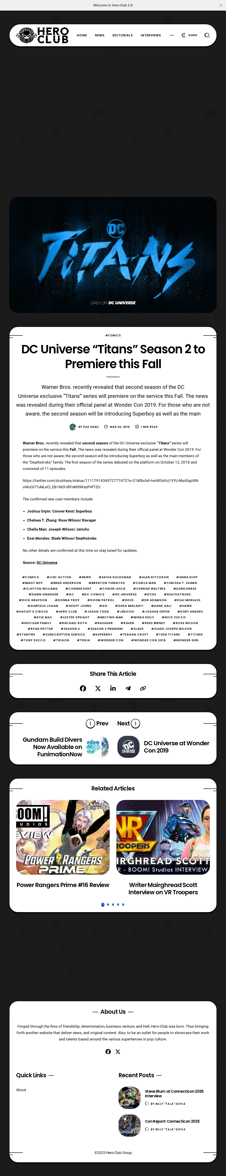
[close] (220, 5)
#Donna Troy (67, 600)
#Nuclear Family (36, 623)
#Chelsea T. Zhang (180, 583)
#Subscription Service (63, 634)
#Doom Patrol (100, 600)
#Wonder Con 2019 (148, 640)
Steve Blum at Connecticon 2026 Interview (174, 1094)
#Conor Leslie (112, 589)
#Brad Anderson (65, 583)
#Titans (195, 634)
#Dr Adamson (154, 600)
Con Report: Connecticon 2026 (172, 1121)
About (21, 1090)
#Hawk (185, 606)
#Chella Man (144, 583)
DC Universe (47, 562)
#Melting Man (110, 617)
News (100, 35)
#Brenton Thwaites (107, 583)
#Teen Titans (168, 634)
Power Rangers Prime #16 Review (63, 885)
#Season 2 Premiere (105, 629)
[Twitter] (98, 688)
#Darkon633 (184, 589)
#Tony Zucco (33, 640)
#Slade (136, 629)
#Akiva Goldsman (115, 577)
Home (82, 35)
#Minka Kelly (142, 617)
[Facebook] (83, 688)
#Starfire (25, 634)
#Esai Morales (187, 600)
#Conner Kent (78, 589)
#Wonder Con (111, 640)
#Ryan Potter (40, 629)
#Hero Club (66, 611)
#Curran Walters (149, 589)
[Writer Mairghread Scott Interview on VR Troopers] (163, 837)
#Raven (127, 623)
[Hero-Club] (42, 35)
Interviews (151, 35)
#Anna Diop (186, 577)
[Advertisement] (113, 77)
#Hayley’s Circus (32, 611)
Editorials (123, 35)
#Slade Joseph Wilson (171, 629)
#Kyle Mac (43, 617)
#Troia (83, 640)
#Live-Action (59, 577)
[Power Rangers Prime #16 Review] (63, 837)
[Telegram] (128, 688)
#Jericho (125, 611)
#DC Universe (124, 594)
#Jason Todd (96, 611)
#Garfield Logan (42, 606)
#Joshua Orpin (156, 611)
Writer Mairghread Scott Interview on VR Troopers (163, 888)
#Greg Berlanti (129, 606)
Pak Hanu (91, 427)
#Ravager (103, 623)
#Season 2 (70, 629)
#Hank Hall (161, 606)
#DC (70, 594)
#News (85, 577)
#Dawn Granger (43, 594)
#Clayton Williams (40, 589)
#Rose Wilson (185, 623)
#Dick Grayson (33, 600)
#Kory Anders (190, 611)
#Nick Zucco (174, 617)
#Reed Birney (153, 623)
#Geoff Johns (79, 606)
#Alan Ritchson (154, 577)
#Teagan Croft (134, 634)
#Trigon (61, 640)
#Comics (113, 335)
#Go (103, 606)
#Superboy (102, 634)
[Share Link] (143, 688)
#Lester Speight (75, 617)
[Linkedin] (113, 688)
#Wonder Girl (186, 640)
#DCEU (150, 594)
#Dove (128, 600)
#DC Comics (93, 594)
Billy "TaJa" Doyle (171, 1104)
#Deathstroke (177, 594)
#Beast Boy (32, 583)
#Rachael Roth (73, 623)
